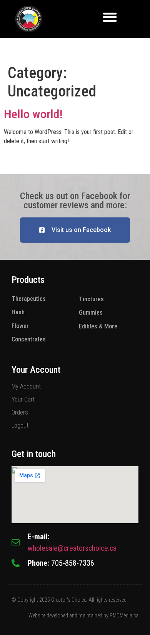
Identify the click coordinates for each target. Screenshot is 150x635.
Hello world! (33, 114)
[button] (109, 17)
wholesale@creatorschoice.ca (72, 548)
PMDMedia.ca (124, 615)
